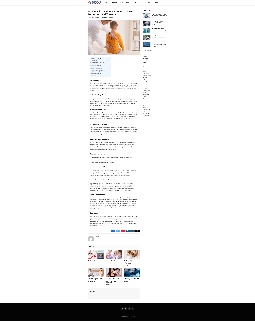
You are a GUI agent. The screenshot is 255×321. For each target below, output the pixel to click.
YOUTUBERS (146, 115)
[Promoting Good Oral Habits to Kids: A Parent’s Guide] (114, 254)
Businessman (146, 71)
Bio (144, 66)
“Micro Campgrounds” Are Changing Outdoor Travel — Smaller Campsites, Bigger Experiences (158, 36)
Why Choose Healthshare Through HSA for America (94, 261)
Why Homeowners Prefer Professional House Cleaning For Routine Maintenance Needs (159, 29)
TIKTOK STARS (146, 103)
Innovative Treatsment (97, 65)
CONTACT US (134, 312)
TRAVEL (149, 2)
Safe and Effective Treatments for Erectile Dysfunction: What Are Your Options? (95, 280)
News (121, 2)
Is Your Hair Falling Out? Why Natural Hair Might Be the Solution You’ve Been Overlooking (113, 280)
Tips (144, 105)
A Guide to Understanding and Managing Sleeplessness (131, 279)
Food (144, 79)
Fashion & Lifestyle (147, 75)
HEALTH (142, 2)
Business (145, 69)
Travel (144, 107)
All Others (145, 60)
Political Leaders (146, 90)
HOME (106, 2)
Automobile (145, 62)
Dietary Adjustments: (96, 73)
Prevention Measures (96, 63)
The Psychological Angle (97, 70)
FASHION (157, 2)
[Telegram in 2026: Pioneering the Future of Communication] (146, 44)
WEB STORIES (146, 113)
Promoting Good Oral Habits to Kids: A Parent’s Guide (113, 261)
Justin (93, 17)
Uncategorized (146, 109)
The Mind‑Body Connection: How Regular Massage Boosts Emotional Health (132, 262)
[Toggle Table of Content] (108, 59)
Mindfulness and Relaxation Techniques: (101, 71)
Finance (145, 77)
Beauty (144, 64)
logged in (97, 293)
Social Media (146, 94)
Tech (144, 98)
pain (117, 175)
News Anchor (146, 88)
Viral (144, 111)
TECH (135, 2)
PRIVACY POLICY (126, 312)
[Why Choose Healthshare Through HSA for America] (96, 254)
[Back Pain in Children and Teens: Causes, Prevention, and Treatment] (114, 37)
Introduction (94, 60)
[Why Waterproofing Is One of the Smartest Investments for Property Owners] (146, 15)
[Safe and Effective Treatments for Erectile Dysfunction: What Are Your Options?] (96, 272)
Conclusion (94, 75)
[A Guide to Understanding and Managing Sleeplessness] (132, 272)
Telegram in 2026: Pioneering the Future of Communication (159, 43)
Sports (144, 96)
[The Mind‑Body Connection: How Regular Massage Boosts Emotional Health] (132, 254)
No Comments (104, 17)
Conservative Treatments (97, 67)
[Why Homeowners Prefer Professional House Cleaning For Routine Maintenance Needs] (146, 30)
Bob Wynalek (120, 131)
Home (144, 83)
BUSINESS (128, 2)
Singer (144, 92)
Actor (144, 54)
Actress (145, 56)
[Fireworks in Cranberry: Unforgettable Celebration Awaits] (146, 23)
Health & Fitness (146, 81)
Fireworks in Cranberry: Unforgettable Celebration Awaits (158, 22)
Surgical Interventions (96, 68)
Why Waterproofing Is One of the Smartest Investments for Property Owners (159, 14)
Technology (145, 100)
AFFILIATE (145, 58)
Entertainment (113, 2)
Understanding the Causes (97, 62)
